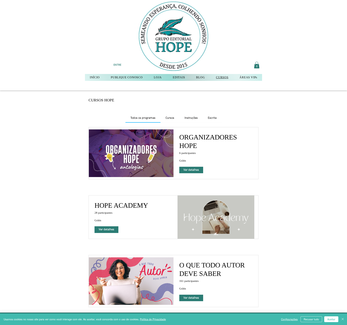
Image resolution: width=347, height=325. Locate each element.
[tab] (142, 118)
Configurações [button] (289, 319)
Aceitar (331, 319)
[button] (257, 65)
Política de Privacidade (153, 319)
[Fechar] (342, 319)
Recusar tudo (311, 319)
